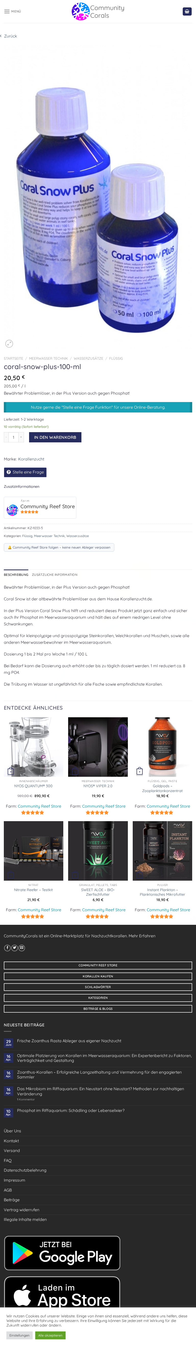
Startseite (13, 358)
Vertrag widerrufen (21, 1209)
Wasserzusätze (88, 358)
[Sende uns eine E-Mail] (21, 948)
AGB (8, 1190)
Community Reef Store (47, 506)
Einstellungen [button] (19, 1335)
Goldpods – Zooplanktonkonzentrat (162, 788)
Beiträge (12, 1199)
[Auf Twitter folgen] (14, 948)
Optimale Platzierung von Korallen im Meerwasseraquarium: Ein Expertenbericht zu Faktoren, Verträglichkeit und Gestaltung (104, 1058)
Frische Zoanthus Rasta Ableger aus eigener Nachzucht (69, 1040)
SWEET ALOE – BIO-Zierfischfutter (98, 892)
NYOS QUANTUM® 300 (33, 786)
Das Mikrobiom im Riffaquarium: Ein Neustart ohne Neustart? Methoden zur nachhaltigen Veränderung (100, 1091)
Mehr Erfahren (142, 935)
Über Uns (12, 1130)
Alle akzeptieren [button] (50, 1335)
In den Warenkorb (55, 437)
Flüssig (116, 358)
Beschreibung (16, 575)
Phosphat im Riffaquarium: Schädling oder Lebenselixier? (71, 1110)
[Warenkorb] (187, 11)
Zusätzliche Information (54, 575)
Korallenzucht (31, 459)
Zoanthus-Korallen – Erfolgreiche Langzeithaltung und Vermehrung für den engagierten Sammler (99, 1074)
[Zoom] (9, 343)
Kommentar (26, 1099)
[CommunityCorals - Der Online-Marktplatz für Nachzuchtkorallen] (98, 11)
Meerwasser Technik (48, 358)
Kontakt (11, 1140)
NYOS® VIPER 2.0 (98, 786)
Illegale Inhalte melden (25, 1219)
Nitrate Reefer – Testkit (33, 890)
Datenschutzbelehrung (25, 1170)
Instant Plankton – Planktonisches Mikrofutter (162, 892)
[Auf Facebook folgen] (7, 948)
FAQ (7, 1160)
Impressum (14, 1180)
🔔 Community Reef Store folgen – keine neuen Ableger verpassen (59, 547)
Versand (12, 1150)
